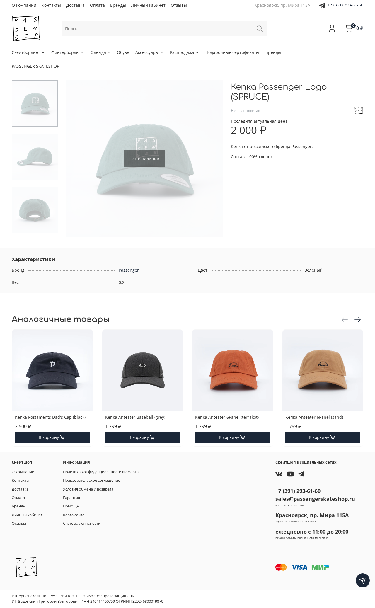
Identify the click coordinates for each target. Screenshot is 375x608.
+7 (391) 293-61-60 (345, 5)
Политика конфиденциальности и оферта (101, 471)
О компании (24, 5)
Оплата (97, 5)
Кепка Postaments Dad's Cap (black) (50, 417)
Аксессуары (147, 52)
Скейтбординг (26, 52)
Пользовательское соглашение (91, 480)
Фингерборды (65, 52)
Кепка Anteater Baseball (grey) (135, 417)
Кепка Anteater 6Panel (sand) (314, 417)
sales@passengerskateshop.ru (315, 498)
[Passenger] (358, 110)
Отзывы (179, 5)
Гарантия (71, 497)
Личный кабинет (148, 5)
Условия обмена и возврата (88, 489)
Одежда (98, 52)
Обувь (123, 52)
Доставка (75, 5)
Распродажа (182, 52)
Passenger (129, 270)
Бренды (118, 5)
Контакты (51, 5)
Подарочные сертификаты (232, 52)
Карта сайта (73, 514)
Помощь (71, 506)
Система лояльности (81, 523)
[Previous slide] (76, 158)
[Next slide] (212, 158)
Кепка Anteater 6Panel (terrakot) (227, 417)
